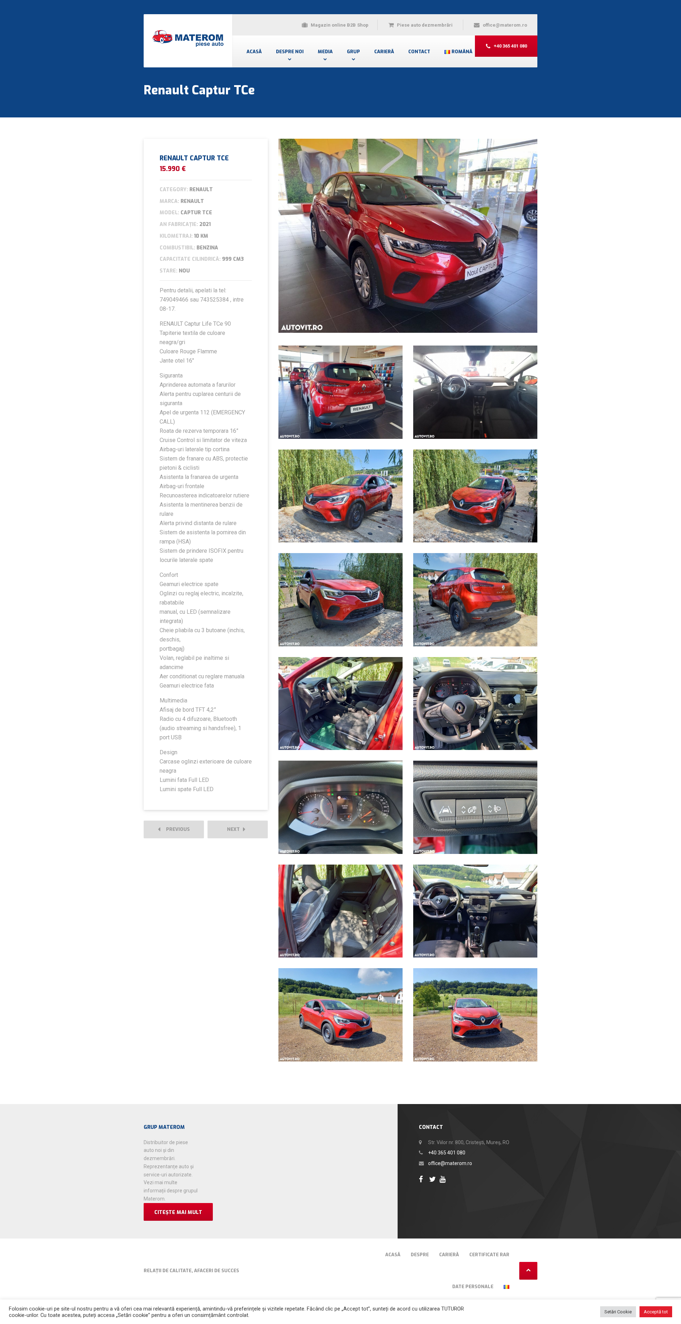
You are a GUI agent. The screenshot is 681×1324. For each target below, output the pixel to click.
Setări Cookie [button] (618, 1311)
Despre (420, 1255)
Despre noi (290, 52)
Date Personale (472, 1287)
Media (325, 52)
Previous (176, 829)
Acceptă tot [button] (656, 1311)
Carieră (384, 52)
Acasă (254, 52)
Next (235, 829)
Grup (353, 52)
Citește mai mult (178, 1212)
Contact (419, 52)
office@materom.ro (450, 1163)
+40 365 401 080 (446, 1152)
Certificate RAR (489, 1255)
